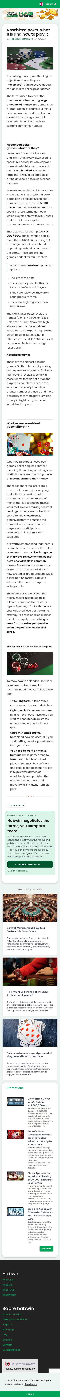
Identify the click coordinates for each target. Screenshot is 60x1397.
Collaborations (11, 1349)
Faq (4, 1334)
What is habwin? (11, 1314)
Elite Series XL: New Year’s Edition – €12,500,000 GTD (39, 1102)
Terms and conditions (15, 1319)
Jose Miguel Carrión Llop (21, 38)
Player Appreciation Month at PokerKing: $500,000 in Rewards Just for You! (40, 1178)
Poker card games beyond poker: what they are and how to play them (29, 1054)
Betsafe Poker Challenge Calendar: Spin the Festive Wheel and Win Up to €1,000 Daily (40, 1138)
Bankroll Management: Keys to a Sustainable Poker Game (26, 929)
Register (7, 1324)
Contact (7, 1344)
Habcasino (9, 1294)
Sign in (50, 4)
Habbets (7, 1284)
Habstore (8, 1289)
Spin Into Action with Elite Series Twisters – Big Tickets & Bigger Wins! (40, 1214)
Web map (8, 1329)
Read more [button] (30, 1384)
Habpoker (8, 1279)
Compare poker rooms (30, 864)
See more (46, 1248)
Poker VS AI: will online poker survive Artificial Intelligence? (28, 993)
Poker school (16, 805)
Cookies (7, 1339)
